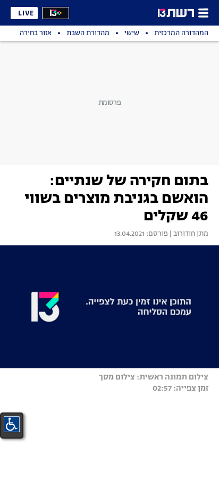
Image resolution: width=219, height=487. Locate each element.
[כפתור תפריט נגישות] (12, 424)
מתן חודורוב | (188, 234)
